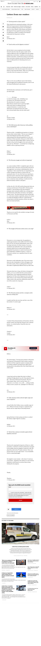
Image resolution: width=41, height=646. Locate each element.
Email (10, 487)
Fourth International (6, 9)
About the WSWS (27, 9)
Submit (20, 500)
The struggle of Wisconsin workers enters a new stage (21, 228)
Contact (34, 1)
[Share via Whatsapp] (3, 29)
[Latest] (4, 7)
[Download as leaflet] (3, 38)
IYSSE (22, 9)
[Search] (39, 7)
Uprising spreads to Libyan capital (17, 21)
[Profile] (39, 1)
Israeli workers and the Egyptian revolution (19, 44)
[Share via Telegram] (3, 32)
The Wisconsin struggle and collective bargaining (20, 160)
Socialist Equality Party (16, 9)
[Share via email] (3, 35)
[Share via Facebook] (3, 23)
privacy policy (20, 495)
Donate (37, 9)
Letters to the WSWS (10, 515)
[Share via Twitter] (3, 26)
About (37, 1)
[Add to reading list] (3, 41)
